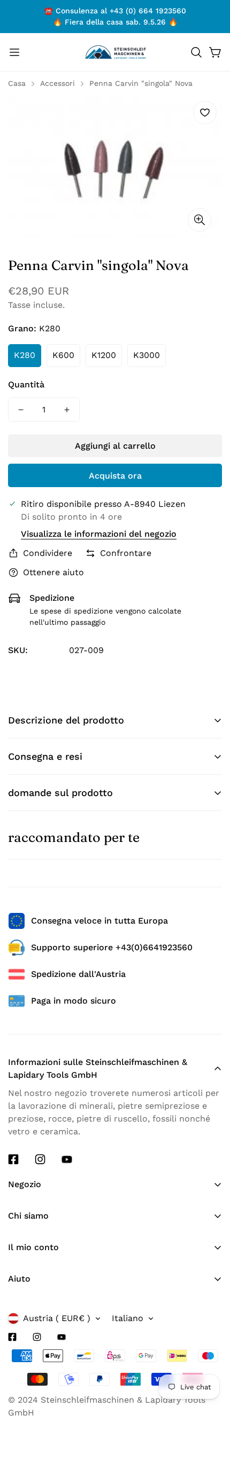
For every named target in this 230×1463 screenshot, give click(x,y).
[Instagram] (40, 1159)
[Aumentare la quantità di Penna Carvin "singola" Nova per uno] (67, 409)
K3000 (146, 355)
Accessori (57, 83)
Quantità (26, 384)
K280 (24, 355)
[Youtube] (67, 1159)
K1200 (103, 355)
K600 (63, 355)
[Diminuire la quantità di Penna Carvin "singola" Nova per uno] (21, 409)
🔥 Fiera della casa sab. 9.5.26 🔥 (115, 22)
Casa (17, 83)
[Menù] (14, 52)
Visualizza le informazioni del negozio (99, 534)
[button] (196, 52)
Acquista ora (115, 476)
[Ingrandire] (199, 220)
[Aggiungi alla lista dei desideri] (205, 112)
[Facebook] (13, 1159)
